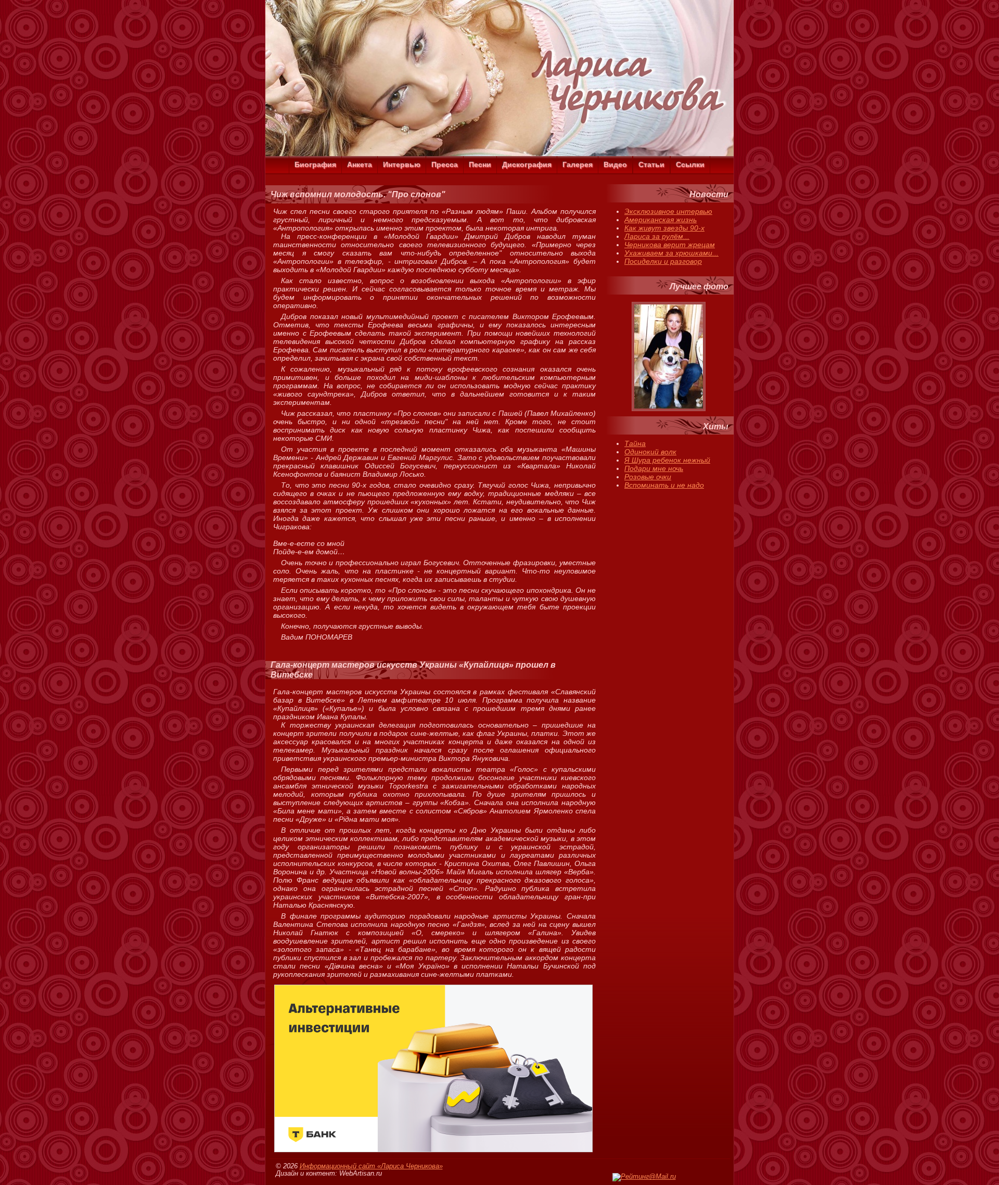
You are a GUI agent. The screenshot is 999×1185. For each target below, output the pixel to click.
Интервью (401, 164)
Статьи (651, 164)
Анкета (359, 164)
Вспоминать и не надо (664, 485)
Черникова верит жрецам (669, 244)
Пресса (444, 164)
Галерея (577, 164)
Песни (480, 164)
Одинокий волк (650, 452)
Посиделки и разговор (663, 261)
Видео (615, 164)
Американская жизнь (660, 219)
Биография (315, 164)
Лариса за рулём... (656, 236)
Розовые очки (647, 477)
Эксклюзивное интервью (668, 211)
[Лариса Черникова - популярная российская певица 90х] (499, 153)
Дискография (527, 164)
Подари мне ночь (653, 468)
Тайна (635, 443)
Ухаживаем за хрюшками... (671, 253)
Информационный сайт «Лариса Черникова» (371, 1166)
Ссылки (690, 164)
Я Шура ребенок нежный (667, 460)
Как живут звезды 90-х (664, 228)
